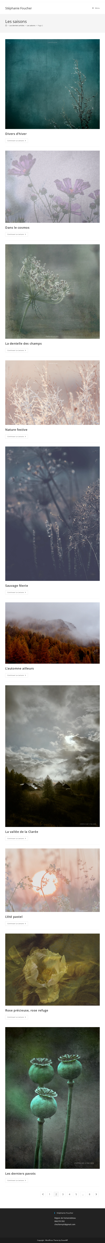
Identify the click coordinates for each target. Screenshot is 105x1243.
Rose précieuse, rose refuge (26, 1010)
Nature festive (16, 429)
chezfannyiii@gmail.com (64, 1224)
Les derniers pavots (20, 1173)
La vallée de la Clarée (21, 832)
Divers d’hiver (16, 134)
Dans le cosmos (17, 227)
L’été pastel (14, 916)
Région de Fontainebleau (65, 1218)
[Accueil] (6, 25)
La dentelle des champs (23, 343)
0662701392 (59, 1221)
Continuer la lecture (17, 141)
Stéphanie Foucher (18, 8)
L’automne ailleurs (19, 668)
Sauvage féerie (16, 585)
